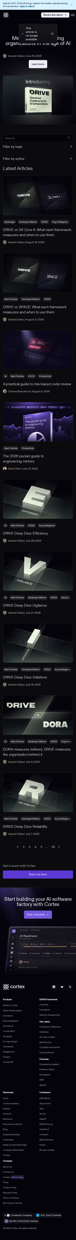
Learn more (39, 65)
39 (53, 847)
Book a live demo (53, 14)
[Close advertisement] (71, 4)
